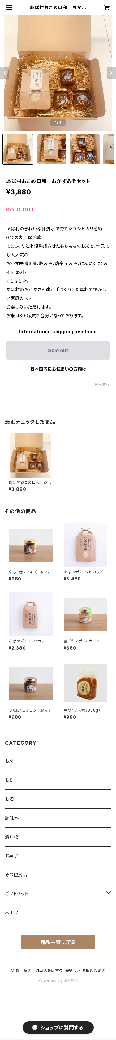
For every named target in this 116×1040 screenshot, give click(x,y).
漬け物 (12, 836)
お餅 (9, 780)
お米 (9, 761)
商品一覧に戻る (58, 942)
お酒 (9, 799)
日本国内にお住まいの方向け (58, 368)
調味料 (12, 817)
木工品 (12, 912)
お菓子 (11, 855)
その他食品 (16, 874)
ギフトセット (16, 893)
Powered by (51, 980)
